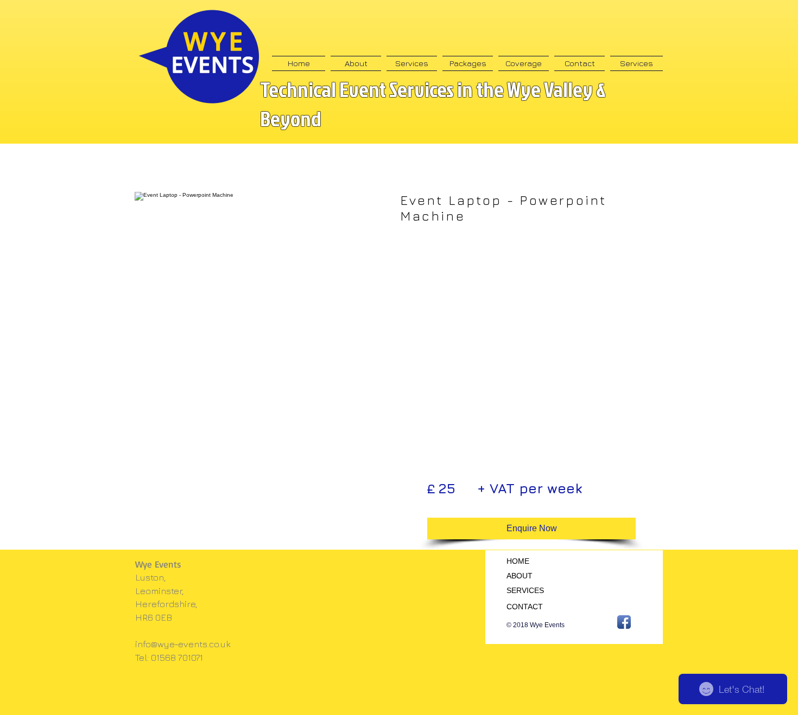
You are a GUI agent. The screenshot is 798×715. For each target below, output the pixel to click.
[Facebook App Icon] (624, 622)
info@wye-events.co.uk (183, 644)
